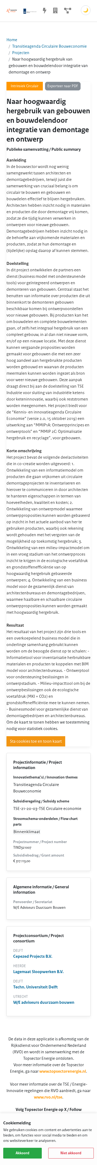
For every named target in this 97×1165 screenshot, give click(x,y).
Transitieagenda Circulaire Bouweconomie (49, 46)
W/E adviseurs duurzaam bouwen (43, 1002)
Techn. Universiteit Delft (35, 987)
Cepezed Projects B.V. (32, 956)
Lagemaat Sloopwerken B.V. (38, 972)
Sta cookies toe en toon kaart (36, 741)
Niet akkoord (70, 1153)
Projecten (20, 53)
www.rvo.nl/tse (48, 1097)
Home (11, 40)
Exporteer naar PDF (62, 86)
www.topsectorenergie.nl (62, 1071)
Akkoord (22, 1153)
